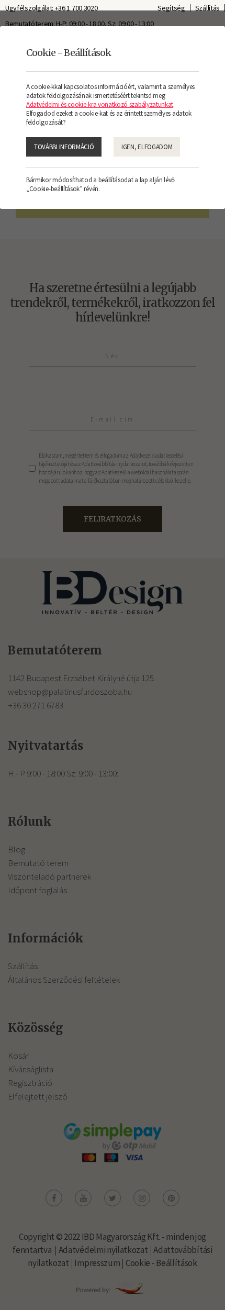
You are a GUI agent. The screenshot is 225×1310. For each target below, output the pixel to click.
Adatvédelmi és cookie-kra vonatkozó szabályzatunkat (99, 104)
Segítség (171, 8)
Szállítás (207, 8)
